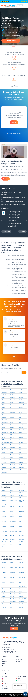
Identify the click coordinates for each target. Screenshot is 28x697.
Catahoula (4, 521)
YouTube (6, 683)
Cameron (4, 519)
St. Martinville (22, 429)
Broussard (4, 424)
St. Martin (21, 506)
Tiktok (5, 676)
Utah (20, 588)
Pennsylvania (21, 567)
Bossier (3, 509)
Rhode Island (21, 572)
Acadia (3, 490)
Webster (20, 531)
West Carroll (21, 539)
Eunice (3, 452)
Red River (12, 539)
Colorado (4, 574)
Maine (11, 562)
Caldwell (4, 516)
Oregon (20, 564)
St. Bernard (21, 490)
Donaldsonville (5, 449)
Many (11, 452)
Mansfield (12, 449)
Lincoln (11, 511)
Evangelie (4, 541)
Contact (3, 668)
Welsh (20, 452)
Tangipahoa (21, 514)
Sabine (11, 544)
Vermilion (21, 524)
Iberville (12, 492)
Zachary (20, 469)
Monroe (12, 459)
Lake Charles (13, 432)
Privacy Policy (19, 659)
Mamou (12, 444)
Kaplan (11, 422)
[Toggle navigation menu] (26, 5)
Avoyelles (4, 500)
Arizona (3, 567)
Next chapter (22, 231)
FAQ (3, 665)
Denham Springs (5, 442)
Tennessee (21, 579)
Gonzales (4, 464)
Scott (20, 417)
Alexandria (4, 392)
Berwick (3, 414)
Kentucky (4, 607)
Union (20, 521)
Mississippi (12, 574)
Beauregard (4, 504)
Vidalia (20, 439)
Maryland (12, 564)
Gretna (11, 389)
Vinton (20, 444)
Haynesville (12, 399)
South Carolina (22, 574)
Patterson (21, 397)
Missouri (12, 577)
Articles (3, 663)
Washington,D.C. (22, 598)
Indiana (3, 598)
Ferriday (4, 457)
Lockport (12, 439)
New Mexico (13, 593)
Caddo (3, 511)
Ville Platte (21, 442)
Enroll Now (11, 41)
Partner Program (6, 670)
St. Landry (21, 504)
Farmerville (4, 454)
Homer (11, 402)
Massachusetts (13, 567)
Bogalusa (4, 417)
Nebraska (12, 582)
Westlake (21, 457)
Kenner (11, 424)
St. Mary (20, 509)
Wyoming (21, 607)
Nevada (12, 584)
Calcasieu (4, 514)
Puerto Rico (21, 569)
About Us (4, 659)
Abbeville (4, 389)
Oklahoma (21, 562)
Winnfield (21, 462)
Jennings (12, 417)
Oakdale (20, 392)
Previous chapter (6, 231)
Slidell (20, 422)
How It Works (5, 661)
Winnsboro (21, 464)
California (4, 572)
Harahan (12, 394)
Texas (20, 582)
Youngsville (21, 467)
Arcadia (3, 397)
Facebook (6, 686)
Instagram (6, 678)
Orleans (12, 524)
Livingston (12, 514)
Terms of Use (19, 661)
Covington (4, 434)
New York (12, 596)
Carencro (4, 429)
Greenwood (4, 472)
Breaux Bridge (5, 422)
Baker (3, 399)
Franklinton (4, 462)
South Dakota (22, 577)
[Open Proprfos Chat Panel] (25, 694)
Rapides (12, 535)
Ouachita (12, 526)
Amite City (4, 394)
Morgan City (13, 462)
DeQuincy (4, 444)
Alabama (4, 562)
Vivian (20, 447)
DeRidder (4, 447)
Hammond (12, 392)
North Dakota (13, 601)
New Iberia (12, 467)
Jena (11, 414)
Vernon (20, 526)
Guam (3, 588)
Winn (20, 544)
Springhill (21, 424)
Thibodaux (21, 437)
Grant (3, 546)
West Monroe (22, 454)
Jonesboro (12, 419)
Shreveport (21, 419)
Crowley (3, 437)
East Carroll (4, 535)
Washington (21, 529)
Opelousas (21, 394)
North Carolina (13, 598)
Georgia (3, 584)
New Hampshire (13, 588)
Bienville (4, 506)
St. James (21, 497)
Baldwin (3, 402)
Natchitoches (13, 464)
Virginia (20, 593)
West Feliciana (22, 541)
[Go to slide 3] (14, 356)
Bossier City (4, 419)
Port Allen (21, 407)
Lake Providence (14, 434)
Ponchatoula (21, 404)
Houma (11, 404)
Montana (12, 579)
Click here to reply (19, 687)
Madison (12, 516)
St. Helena (21, 495)
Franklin (3, 459)
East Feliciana (5, 539)
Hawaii (3, 591)
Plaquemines (13, 529)
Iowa (11, 407)
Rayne (20, 409)
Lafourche (12, 509)
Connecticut (4, 577)
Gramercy (4, 469)
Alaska (3, 564)
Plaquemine (21, 402)
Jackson (12, 409)
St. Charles (21, 492)
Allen (3, 492)
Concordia (4, 526)
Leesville (12, 437)
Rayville (20, 412)
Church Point (5, 432)
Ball (3, 404)
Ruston (20, 414)
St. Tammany (21, 511)
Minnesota (12, 572)
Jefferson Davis (13, 500)
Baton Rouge (5, 409)
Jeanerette (12, 412)
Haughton (12, 397)
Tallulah (20, 434)
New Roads (21, 389)
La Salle (12, 504)
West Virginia (21, 601)
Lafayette (12, 427)
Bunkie (3, 427)
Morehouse (12, 519)
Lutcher (12, 442)
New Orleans (13, 469)
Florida (3, 582)
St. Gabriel (21, 427)
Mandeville (12, 447)
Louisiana (4, 610)
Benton (3, 412)
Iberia (11, 490)
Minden (12, 457)
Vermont (20, 591)
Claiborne (4, 524)
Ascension (4, 495)
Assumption (4, 497)
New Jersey (12, 591)
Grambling (4, 467)
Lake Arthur (12, 429)
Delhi (3, 439)
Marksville (12, 454)
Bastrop (3, 407)
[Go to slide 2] (13, 356)
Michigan (12, 569)
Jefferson (12, 497)
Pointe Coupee (13, 531)
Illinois (3, 596)
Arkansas (4, 569)
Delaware (4, 579)
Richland (12, 541)
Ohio (11, 607)
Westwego (21, 459)
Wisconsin (21, 603)
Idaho (3, 593)
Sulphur (20, 432)
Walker (20, 449)
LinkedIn (6, 688)
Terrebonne (21, 519)
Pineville (20, 399)
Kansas (3, 603)
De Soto (3, 529)
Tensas (20, 516)
